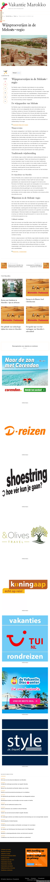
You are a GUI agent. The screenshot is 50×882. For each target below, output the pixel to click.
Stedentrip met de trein (7, 859)
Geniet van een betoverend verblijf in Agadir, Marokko (14, 813)
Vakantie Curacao (5, 853)
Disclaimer (33, 878)
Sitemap (27, 878)
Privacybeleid (16, 879)
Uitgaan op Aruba (6, 849)
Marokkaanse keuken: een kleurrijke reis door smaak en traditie (17, 800)
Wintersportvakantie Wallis (8, 855)
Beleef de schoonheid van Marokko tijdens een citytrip (14, 788)
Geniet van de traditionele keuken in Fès (11, 804)
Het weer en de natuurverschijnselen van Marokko (13, 780)
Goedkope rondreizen (6, 870)
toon (19, 73)
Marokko (3, 778)
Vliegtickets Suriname (7, 866)
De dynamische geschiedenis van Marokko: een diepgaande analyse (18, 796)
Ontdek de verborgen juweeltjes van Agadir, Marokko (14, 784)
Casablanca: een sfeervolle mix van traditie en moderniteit (16, 837)
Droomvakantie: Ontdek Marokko (9, 821)
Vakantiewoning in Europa (8, 868)
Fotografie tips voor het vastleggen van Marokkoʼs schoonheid (35, 329)
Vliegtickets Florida (6, 862)
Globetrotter (5, 75)
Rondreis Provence (6, 851)
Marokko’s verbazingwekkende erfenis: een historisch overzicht (17, 833)
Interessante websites (32, 880)
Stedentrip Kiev (5, 857)
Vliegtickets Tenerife (6, 864)
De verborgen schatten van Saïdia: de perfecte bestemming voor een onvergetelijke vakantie (24, 817)
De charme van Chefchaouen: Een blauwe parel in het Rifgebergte (17, 829)
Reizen (3, 20)
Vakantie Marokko (27, 5)
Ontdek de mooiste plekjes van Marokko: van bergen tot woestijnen (18, 825)
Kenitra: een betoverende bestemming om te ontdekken (15, 792)
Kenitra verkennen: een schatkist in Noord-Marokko (14, 808)
